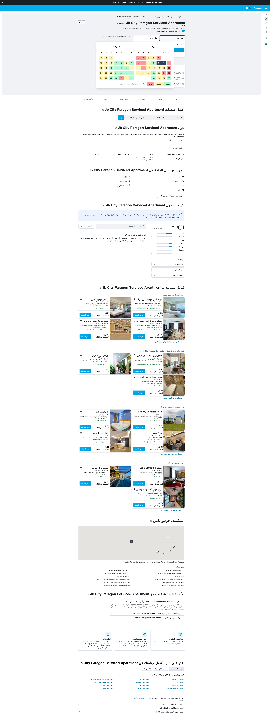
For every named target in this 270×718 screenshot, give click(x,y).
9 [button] (153, 63)
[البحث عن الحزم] (266, 28)
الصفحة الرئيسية (181, 17)
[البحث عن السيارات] (266, 23)
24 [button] (149, 73)
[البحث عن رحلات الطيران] (266, 14)
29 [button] (159, 78)
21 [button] (164, 73)
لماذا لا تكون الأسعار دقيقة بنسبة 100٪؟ (169, 712)
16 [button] (154, 68)
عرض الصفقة (139, 315)
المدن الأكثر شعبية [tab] (160, 669)
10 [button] (149, 63)
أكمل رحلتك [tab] (147, 669)
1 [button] (158, 58)
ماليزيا (172, 17)
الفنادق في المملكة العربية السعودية (102, 679)
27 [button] (169, 78)
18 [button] (143, 68)
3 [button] (148, 58)
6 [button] (168, 63)
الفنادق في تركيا (179, 682)
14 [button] (164, 68)
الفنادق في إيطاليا (143, 688)
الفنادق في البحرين (178, 685)
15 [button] (159, 68)
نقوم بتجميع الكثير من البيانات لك (171, 708)
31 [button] (101, 78)
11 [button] (143, 63)
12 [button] (138, 63)
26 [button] (138, 73)
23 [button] (154, 73)
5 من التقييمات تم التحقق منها (167, 31)
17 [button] (149, 68)
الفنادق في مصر (144, 685)
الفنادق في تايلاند (108, 688)
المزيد (182, 142)
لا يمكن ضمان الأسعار (139, 698)
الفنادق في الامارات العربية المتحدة (102, 682)
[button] (2, 2)
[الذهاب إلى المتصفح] (266, 32)
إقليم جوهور (161, 17)
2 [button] (153, 58)
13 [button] (169, 68)
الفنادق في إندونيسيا (142, 682)
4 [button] (143, 58)
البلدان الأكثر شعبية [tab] (177, 669)
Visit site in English (120, 2)
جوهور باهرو (148, 17)
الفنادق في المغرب (178, 679)
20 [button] (169, 73)
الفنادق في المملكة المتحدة (175, 688)
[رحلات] (266, 38)
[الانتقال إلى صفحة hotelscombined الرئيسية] (254, 8)
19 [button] (138, 68)
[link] (168, 342)
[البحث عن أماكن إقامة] (266, 19)
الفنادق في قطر (144, 679)
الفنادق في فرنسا (108, 685)
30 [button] (154, 78)
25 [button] (143, 73)
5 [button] (138, 58)
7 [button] (163, 63)
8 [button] (158, 63)
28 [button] (164, 78)
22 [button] (159, 73)
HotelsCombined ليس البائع (173, 704)
